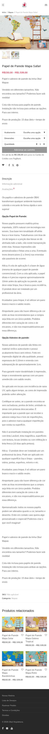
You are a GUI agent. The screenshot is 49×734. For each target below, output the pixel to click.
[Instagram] (7, 728)
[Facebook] (2, 728)
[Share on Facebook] (9, 165)
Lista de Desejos (9, 700)
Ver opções (6, 642)
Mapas (10, 12)
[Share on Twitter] (13, 165)
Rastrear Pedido (9, 705)
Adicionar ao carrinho (24, 150)
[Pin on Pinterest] (17, 165)
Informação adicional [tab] (12, 184)
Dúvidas (5, 715)
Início (4, 12)
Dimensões (9, 138)
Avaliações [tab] (8, 189)
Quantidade (9, 144)
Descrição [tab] (7, 179)
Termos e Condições (11, 710)
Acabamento (9, 132)
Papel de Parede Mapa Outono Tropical (34, 638)
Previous (2, 32)
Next (46, 32)
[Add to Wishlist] (4, 165)
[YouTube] (12, 728)
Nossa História (8, 695)
